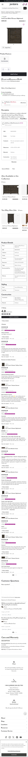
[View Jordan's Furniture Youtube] (20, 737)
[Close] (26, 742)
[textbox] (7, 590)
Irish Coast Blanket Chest (11, 408)
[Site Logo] (14, 4)
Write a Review (14, 317)
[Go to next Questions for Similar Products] (16, 632)
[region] (14, 748)
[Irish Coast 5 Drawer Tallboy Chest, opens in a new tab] (3, 364)
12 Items (20, 210)
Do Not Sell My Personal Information (14, 751)
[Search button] (25, 8)
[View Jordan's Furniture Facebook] (5, 737)
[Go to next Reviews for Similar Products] (16, 575)
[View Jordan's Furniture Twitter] (13, 737)
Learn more (17, 597)
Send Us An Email (14, 704)
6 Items (3, 182)
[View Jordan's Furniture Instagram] (9, 737)
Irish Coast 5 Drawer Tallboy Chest (13, 365)
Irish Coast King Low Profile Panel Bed (13, 609)
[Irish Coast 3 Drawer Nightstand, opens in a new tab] (3, 427)
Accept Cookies (14, 754)
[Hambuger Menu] (3, 4)
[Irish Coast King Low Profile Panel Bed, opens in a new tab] (2, 608)
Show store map (7, 104)
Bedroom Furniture (10, 11)
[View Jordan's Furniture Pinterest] (16, 737)
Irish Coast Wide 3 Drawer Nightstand (9, 13)
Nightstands (17, 11)
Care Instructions (4, 61)
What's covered (8, 125)
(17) (25, 21)
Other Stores (23, 102)
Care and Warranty (10, 637)
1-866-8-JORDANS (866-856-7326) (14, 685)
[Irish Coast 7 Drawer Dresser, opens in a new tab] (3, 385)
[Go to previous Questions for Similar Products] (11, 632)
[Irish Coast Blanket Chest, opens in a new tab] (3, 407)
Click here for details (15, 81)
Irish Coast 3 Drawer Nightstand (13, 428)
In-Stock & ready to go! (8, 94)
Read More (12, 509)
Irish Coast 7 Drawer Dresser (12, 385)
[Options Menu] (26, 338)
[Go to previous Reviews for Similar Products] (11, 575)
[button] (21, 20)
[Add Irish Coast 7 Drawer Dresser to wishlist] (18, 187)
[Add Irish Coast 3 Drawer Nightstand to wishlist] (18, 216)
